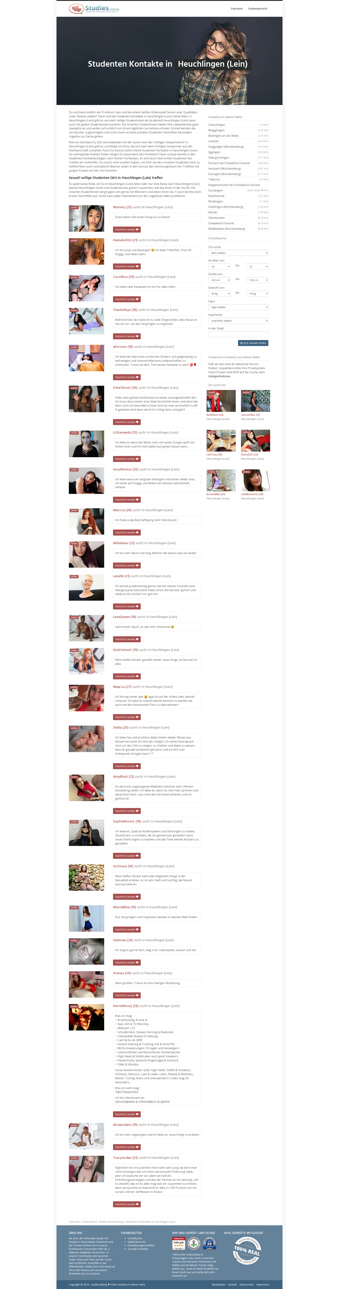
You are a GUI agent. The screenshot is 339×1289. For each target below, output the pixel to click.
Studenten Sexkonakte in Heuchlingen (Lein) (151, 1221)
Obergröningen (238, 158)
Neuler (238, 212)
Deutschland (89, 1221)
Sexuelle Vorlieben (138, 1249)
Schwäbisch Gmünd (238, 223)
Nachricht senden (125, 229)
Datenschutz (246, 1284)
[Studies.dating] (94, 9)
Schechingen (238, 125)
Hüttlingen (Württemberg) (238, 207)
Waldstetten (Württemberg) (238, 229)
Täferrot (238, 179)
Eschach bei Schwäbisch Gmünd (238, 163)
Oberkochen (238, 218)
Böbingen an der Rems (238, 136)
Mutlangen (238, 201)
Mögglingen (238, 130)
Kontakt (232, 1284)
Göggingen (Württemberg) (238, 147)
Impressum (262, 1284)
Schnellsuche (135, 1238)
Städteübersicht (257, 9)
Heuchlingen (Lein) (159, 207)
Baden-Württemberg (111, 1221)
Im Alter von (216, 260)
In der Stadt (216, 328)
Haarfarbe (215, 315)
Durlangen (233, 190)
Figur (211, 301)
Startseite (237, 9)
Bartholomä (238, 196)
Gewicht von (216, 288)
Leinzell (238, 141)
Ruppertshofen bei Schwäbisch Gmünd (238, 185)
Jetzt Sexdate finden (254, 343)
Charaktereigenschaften (141, 1245)
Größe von (215, 274)
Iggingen (238, 152)
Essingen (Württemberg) (238, 174)
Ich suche (214, 247)
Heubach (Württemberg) (238, 168)
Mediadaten (218, 1284)
